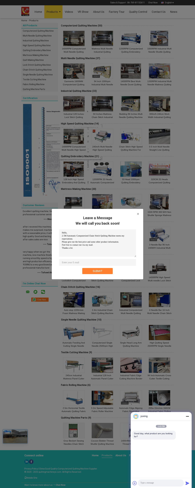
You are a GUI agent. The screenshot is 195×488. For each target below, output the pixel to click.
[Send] (187, 483)
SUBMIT (98, 270)
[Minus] (187, 416)
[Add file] (135, 483)
